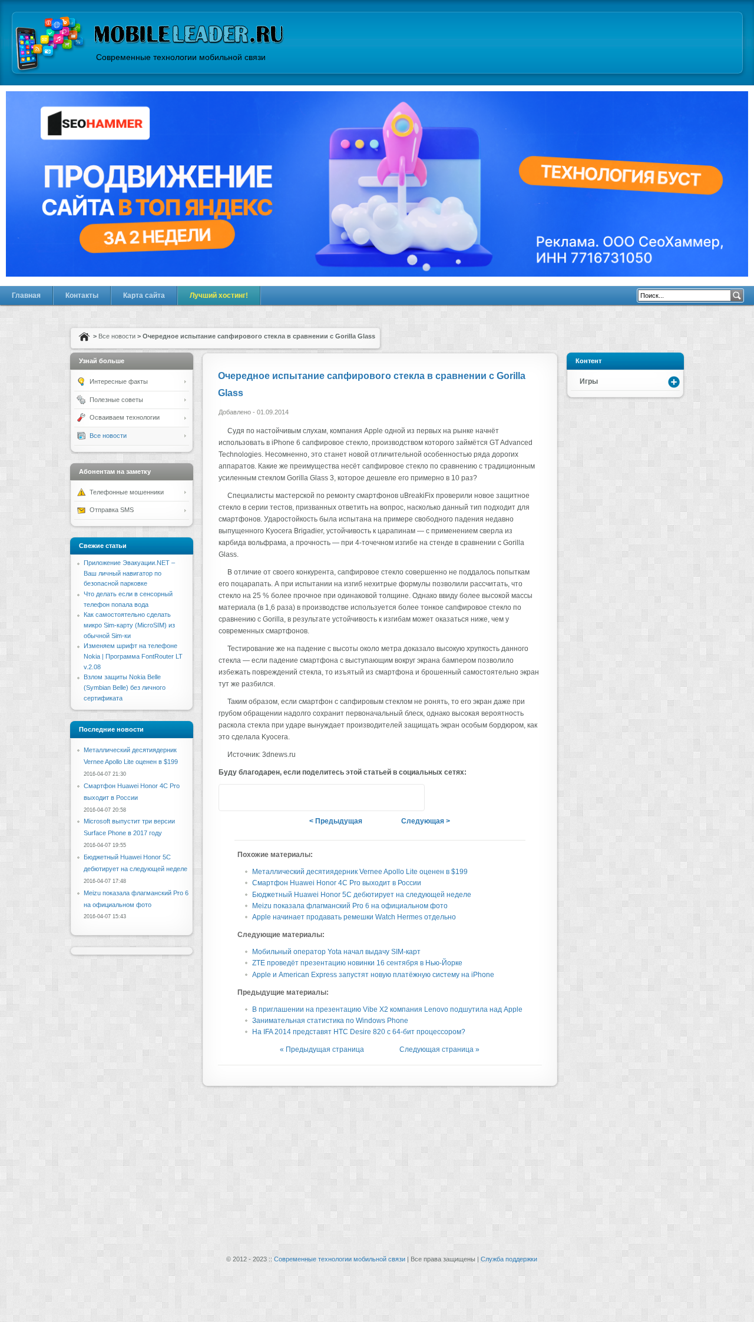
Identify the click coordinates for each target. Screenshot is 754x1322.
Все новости (116, 336)
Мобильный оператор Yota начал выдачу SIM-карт (336, 952)
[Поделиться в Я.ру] (321, 797)
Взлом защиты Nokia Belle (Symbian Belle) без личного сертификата (125, 687)
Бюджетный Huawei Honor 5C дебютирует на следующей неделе (361, 895)
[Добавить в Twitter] (232, 797)
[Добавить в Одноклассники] (344, 797)
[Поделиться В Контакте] (276, 797)
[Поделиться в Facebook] (299, 797)
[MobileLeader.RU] (50, 45)
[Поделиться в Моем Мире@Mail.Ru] (388, 797)
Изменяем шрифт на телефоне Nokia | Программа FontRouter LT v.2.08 (133, 656)
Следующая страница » (439, 1049)
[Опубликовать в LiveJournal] (366, 797)
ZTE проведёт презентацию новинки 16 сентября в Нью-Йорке (357, 963)
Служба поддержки (509, 1259)
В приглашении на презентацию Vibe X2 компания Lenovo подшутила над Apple (387, 1009)
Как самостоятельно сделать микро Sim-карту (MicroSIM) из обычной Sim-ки (129, 625)
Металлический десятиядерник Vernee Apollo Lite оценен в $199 (360, 872)
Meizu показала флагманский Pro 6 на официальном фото (350, 906)
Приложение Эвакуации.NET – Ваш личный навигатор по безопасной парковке (129, 573)
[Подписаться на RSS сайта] (411, 797)
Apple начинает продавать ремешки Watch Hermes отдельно (354, 917)
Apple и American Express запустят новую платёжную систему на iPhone (373, 975)
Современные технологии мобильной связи (339, 1259)
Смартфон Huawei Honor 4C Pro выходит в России (336, 883)
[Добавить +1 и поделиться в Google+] (254, 797)
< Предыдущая (335, 821)
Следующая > (425, 821)
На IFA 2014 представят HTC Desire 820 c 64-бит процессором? (358, 1032)
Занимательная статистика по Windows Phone (330, 1021)
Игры (589, 381)
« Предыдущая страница (322, 1049)
